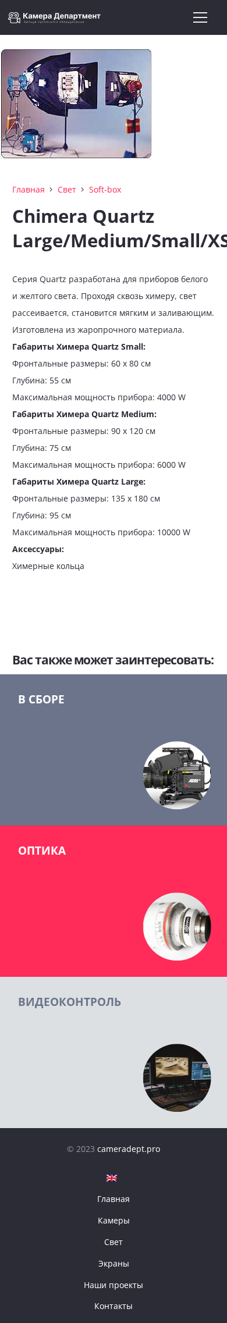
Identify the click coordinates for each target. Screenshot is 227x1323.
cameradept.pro (128, 1148)
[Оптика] (113, 901)
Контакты (113, 1305)
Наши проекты (113, 1284)
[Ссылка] (57, 18)
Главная (28, 189)
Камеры (114, 1220)
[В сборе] (113, 750)
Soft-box (105, 189)
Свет (67, 189)
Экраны (113, 1263)
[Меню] (200, 17)
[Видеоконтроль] (113, 1052)
